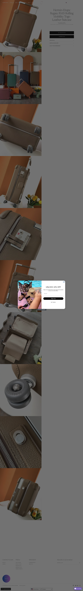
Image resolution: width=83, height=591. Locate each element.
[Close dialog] (64, 282)
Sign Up (53, 298)
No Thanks (53, 302)
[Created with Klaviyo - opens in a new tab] (41, 309)
